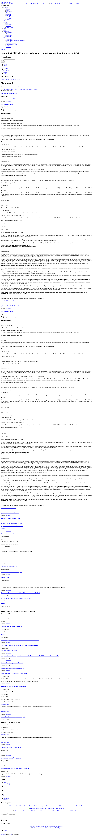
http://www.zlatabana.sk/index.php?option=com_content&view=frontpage (20, 89)
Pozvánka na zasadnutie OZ (9, 93)
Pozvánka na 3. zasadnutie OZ (8, 98)
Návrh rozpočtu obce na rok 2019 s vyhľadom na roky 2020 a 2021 (16, 598)
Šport (4, 67)
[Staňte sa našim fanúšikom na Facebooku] (59, 3)
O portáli (5, 7)
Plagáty (8, 33)
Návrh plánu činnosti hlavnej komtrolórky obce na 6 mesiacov (19, 645)
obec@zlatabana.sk (5, 704)
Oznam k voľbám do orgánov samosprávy (13, 686)
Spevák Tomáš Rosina (11, 44)
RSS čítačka (9, 15)
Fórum (5, 830)
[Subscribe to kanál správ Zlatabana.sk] (10, 86)
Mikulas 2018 (5, 577)
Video (4, 37)
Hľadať (2, 60)
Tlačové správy (9, 27)
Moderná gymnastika (11, 43)
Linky (7, 10)
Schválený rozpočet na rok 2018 (10, 518)
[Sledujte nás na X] (5, 3)
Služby (8, 19)
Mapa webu (9, 11)
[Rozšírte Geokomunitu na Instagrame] (39, 3)
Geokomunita (19, 832)
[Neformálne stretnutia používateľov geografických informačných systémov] (46, 808)
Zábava (5, 72)
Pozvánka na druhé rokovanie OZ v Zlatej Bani (11, 572)
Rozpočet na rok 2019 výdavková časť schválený (12, 526)
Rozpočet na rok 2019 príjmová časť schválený (11, 523)
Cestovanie (6, 64)
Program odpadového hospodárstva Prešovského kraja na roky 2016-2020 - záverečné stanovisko (30, 656)
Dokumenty (9, 32)
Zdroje (10, 18)
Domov (2, 79)
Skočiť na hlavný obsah (6, 2)
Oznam (3, 603)
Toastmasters (9, 39)
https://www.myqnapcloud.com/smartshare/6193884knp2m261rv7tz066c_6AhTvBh (20, 640)
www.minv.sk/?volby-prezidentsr (8, 301)
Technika (5, 68)
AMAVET (8, 47)
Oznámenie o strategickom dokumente (12, 663)
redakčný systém (3, 834)
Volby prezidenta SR (7, 104)
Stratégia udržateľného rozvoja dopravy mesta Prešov (13, 668)
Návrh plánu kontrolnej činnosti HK (9, 650)
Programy (8, 36)
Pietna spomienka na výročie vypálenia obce (14, 673)
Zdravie (5, 73)
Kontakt (8, 9)
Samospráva (8, 101)
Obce (4, 30)
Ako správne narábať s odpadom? (11, 747)
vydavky (3, 528)
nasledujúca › (6, 798)
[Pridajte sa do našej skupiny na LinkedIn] (20, 3)
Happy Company (10, 41)
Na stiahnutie (6, 31)
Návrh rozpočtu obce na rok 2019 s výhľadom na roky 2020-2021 (20, 593)
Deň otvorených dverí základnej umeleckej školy (15, 768)
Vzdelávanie (6, 70)
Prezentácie (9, 35)
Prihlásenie (8, 14)
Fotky (4, 28)
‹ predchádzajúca (7, 784)
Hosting (11, 834)
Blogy (4, 20)
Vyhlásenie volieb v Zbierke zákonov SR (10, 305)
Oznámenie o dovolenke (8, 534)
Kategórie (11, 16)
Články (5, 22)
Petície (7, 23)
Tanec (7, 45)
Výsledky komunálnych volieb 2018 (11, 626)
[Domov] (3, 49)
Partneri (8, 12)
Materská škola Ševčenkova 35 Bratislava (16, 40)
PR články (8, 26)
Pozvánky (8, 24)
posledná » (5, 799)
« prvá (4, 782)
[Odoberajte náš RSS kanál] (75, 3)
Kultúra (5, 65)
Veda (4, 69)
